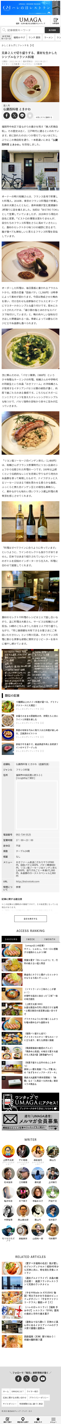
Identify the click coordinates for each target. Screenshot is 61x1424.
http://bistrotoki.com (27, 881)
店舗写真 (43, 764)
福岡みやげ (19, 37)
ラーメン (48, 37)
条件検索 (52, 30)
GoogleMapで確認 (25, 777)
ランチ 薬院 (34, 37)
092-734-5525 (23, 834)
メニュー (53, 1422)
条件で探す (8, 1422)
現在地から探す (23, 1422)
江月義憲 (15, 63)
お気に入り (38, 1422)
